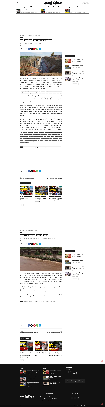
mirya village (38, 147)
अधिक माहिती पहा (74, 83)
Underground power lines (56, 147)
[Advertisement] (52, 23)
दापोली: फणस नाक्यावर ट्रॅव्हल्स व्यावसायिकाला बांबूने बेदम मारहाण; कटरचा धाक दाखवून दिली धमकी (55, 198)
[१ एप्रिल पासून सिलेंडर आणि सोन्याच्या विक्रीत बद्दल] (68, 61)
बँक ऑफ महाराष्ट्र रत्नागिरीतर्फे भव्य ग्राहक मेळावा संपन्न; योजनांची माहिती (54, 10)
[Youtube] (78, 398)
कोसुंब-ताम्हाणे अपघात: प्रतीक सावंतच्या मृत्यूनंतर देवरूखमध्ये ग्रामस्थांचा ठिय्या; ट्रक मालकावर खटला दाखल (78, 10)
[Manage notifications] (102, 404)
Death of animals (26, 147)
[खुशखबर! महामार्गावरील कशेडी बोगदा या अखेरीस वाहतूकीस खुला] (68, 73)
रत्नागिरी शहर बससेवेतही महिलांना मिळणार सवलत (54, 178)
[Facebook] (29, 49)
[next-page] (23, 205)
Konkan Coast (33, 147)
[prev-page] (21, 205)
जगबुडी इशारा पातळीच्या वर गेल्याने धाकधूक (27, 178)
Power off (43, 147)
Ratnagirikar (25, 45)
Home (21, 35)
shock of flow (48, 147)
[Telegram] (40, 49)
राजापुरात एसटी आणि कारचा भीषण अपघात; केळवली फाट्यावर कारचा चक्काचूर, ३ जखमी (29, 10)
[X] (31, 49)
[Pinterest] (34, 49)
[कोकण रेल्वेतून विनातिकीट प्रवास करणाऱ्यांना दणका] (68, 79)
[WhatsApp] (37, 49)
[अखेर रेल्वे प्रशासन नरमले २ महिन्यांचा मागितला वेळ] (68, 67)
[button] (17, 3)
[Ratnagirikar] (21, 45)
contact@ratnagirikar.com (52, 400)
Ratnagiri (24, 35)
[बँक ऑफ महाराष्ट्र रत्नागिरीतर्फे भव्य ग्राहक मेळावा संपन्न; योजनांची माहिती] (43, 11)
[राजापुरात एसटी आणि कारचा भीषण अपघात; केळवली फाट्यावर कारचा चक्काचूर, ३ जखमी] (18, 11)
